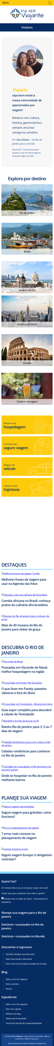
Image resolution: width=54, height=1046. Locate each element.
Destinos (26, 27)
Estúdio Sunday (28, 1043)
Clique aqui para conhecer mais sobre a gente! (23, 893)
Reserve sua (14, 425)
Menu (5, 3)
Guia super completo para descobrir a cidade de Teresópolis (26, 712)
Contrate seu (16, 446)
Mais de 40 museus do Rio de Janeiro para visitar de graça (21, 627)
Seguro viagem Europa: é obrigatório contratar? (26, 857)
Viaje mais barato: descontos (19, 959)
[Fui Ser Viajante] (27, 14)
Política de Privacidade (16, 1018)
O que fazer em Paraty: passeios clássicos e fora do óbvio (24, 691)
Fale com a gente (13, 1009)
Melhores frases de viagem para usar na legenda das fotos (23, 581)
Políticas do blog (13, 1013)
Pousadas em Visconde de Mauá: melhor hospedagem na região (24, 669)
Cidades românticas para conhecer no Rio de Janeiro (25, 753)
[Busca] (50, 3)
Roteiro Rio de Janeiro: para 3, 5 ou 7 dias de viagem (26, 728)
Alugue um (9, 467)
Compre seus (12, 488)
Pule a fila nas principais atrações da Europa (26, 963)
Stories (9, 988)
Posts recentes (12, 984)
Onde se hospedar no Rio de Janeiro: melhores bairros (26, 777)
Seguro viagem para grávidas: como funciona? (26, 814)
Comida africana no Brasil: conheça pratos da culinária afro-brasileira (25, 602)
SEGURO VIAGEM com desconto (20, 954)
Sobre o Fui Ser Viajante (16, 979)
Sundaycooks (41, 1043)
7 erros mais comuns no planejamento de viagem (18, 835)
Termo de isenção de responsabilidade (23, 1023)
